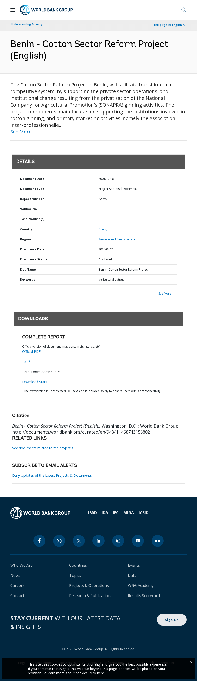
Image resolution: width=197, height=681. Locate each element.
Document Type (32, 189)
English (177, 25)
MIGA (128, 512)
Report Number (32, 199)
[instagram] (118, 541)
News (15, 575)
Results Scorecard (144, 595)
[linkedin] (98, 541)
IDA (105, 512)
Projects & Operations (89, 585)
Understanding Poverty (26, 24)
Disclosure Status (33, 259)
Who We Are (21, 565)
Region (25, 239)
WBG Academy (141, 585)
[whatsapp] (59, 541)
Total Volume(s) (32, 219)
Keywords (27, 279)
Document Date (32, 179)
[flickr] (158, 541)
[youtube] (138, 541)
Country (26, 229)
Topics (75, 575)
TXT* (26, 361)
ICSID (143, 512)
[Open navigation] (12, 9)
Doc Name (28, 269)
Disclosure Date (32, 249)
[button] (184, 10)
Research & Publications (90, 595)
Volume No (28, 209)
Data (132, 575)
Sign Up (172, 619)
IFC (116, 512)
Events (134, 565)
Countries (78, 565)
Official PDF (31, 351)
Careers (17, 585)
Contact (17, 595)
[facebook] (39, 541)
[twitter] (79, 541)
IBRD (92, 512)
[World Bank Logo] (46, 10)
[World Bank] (40, 513)
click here (97, 673)
